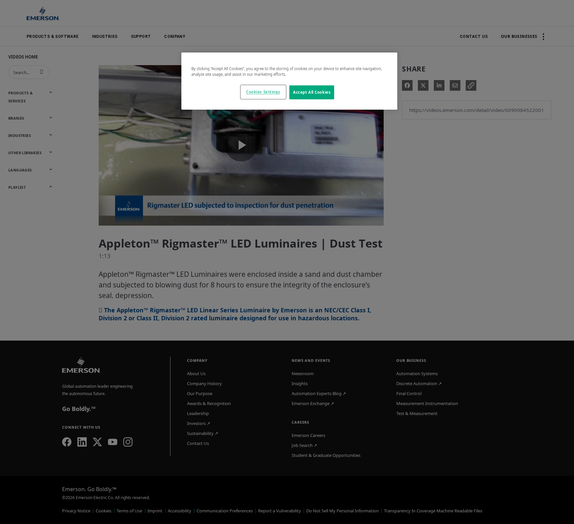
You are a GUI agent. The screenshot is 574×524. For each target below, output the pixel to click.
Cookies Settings (263, 91)
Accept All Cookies (312, 92)
